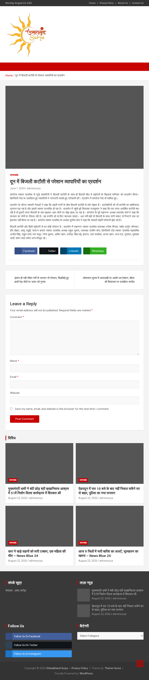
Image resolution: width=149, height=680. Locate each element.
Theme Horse (113, 668)
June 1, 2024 (17, 188)
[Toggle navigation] (10, 67)
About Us (123, 3)
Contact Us (138, 3)
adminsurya (34, 188)
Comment (17, 317)
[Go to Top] (140, 663)
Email (14, 377)
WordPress (86, 673)
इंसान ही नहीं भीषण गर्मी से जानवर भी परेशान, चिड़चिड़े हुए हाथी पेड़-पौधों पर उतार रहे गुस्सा (42, 279)
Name (14, 361)
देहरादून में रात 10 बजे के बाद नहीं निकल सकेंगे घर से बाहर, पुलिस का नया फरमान (109, 491)
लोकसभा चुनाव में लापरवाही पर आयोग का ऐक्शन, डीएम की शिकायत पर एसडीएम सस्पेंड (108, 279)
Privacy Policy (107, 3)
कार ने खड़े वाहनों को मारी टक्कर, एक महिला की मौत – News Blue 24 (37, 553)
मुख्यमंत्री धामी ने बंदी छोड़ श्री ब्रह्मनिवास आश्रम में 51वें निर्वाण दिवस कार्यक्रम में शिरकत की (38, 491)
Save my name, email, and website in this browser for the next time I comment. (62, 409)
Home (92, 3)
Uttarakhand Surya (57, 668)
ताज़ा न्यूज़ (86, 583)
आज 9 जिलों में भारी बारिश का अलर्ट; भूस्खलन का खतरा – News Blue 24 (108, 553)
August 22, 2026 (17, 498)
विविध (12, 438)
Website (15, 393)
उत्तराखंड (14, 174)
